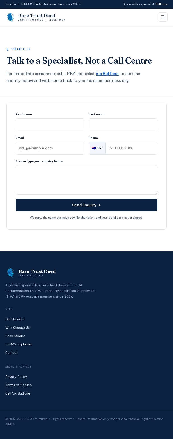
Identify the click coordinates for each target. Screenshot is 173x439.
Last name (96, 114)
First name (24, 114)
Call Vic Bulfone (17, 393)
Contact (11, 352)
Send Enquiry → (86, 205)
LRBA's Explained (18, 344)
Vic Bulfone (107, 73)
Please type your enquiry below (39, 161)
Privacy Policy (16, 377)
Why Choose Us (17, 327)
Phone (93, 138)
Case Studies (15, 336)
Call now (161, 4)
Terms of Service (18, 385)
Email (20, 138)
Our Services (15, 319)
